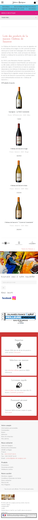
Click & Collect (9, 390)
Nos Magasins (5, 484)
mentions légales (5, 504)
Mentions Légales (6, 476)
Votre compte (6, 425)
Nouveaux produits (7, 467)
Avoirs (3, 432)
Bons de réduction (7, 436)
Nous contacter (6, 480)
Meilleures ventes (7, 469)
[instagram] (14, 298)
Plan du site (5, 482)
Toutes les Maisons (28, 249)
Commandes (5, 430)
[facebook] (6, 298)
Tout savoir (8, 412)
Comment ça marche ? (17, 392)
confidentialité (5, 506)
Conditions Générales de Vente (11, 478)
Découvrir (17, 352)
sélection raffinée (13, 370)
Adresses (4, 434)
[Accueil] (19, 2)
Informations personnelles (9, 428)
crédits (3, 508)
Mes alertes (5, 438)
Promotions (5, 465)
